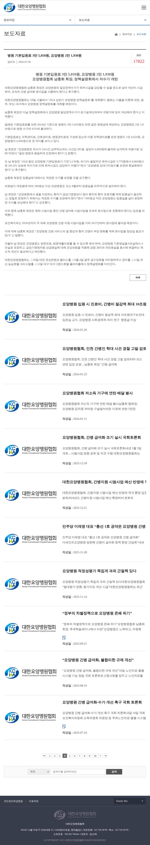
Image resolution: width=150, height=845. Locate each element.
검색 (114, 771)
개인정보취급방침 (13, 801)
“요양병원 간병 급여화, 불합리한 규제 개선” (98, 660)
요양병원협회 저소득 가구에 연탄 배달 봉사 (97, 393)
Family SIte (122, 801)
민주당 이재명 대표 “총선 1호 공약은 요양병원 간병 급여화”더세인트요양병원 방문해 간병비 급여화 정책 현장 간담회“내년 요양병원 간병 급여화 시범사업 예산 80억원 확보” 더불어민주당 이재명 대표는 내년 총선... (103, 540)
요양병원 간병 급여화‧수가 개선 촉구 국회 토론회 (102, 702)
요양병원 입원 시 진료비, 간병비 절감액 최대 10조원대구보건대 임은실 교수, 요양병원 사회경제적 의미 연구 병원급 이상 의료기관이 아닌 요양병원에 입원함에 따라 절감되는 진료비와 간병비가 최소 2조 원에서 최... (103, 318)
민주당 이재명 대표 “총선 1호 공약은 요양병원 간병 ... (105, 527)
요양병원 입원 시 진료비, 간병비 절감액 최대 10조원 (104, 304)
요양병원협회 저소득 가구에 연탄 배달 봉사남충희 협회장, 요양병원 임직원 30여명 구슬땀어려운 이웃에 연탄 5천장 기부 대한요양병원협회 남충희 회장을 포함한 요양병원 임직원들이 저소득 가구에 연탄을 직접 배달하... (100, 407)
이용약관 (33, 801)
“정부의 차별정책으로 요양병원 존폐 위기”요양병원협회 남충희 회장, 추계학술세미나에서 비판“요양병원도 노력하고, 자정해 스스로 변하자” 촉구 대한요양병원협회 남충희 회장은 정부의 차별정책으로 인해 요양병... (103, 627)
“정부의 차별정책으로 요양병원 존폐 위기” (97, 613)
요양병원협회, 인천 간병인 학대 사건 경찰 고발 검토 (104, 348)
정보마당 (9, 19)
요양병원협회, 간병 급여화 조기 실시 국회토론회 (101, 438)
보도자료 (84, 19)
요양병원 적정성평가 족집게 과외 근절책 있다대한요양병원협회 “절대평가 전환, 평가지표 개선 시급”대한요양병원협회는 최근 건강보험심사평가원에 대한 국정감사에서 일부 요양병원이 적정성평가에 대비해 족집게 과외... (103, 585)
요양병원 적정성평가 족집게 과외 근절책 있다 (99, 571)
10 (95, 756)
